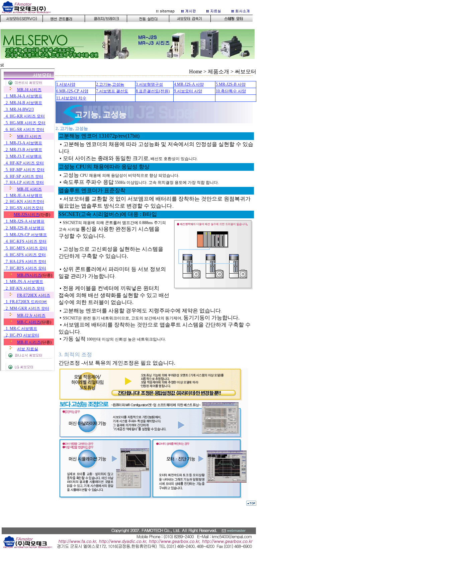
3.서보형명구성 (149, 84)
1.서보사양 (65, 84)
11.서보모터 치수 (71, 98)
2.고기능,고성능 (110, 84)
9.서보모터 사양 (188, 91)
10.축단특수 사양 (231, 91)
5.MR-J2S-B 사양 (231, 84)
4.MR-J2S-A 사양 (189, 84)
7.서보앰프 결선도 (112, 91)
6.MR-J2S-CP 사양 (72, 91)
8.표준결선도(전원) (153, 91)
